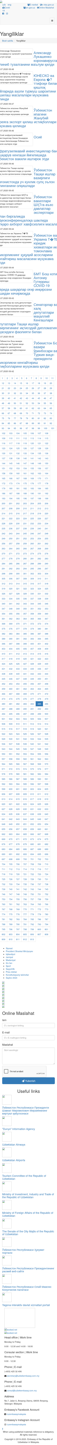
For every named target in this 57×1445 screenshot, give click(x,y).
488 (10, 708)
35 (33, 393)
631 (32, 809)
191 (39, 493)
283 (46, 558)
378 (25, 628)
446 (10, 678)
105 (25, 433)
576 (39, 768)
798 (25, 929)
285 (10, 563)
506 (39, 718)
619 (46, 799)
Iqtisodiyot (10, 954)
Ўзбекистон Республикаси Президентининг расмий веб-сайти (28, 1269)
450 (39, 678)
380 (39, 628)
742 (25, 889)
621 (10, 804)
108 (46, 433)
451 (46, 678)
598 (46, 783)
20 (51, 383)
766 (46, 904)
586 (10, 778)
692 (18, 854)
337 (32, 598)
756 (25, 899)
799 (32, 929)
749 (25, 894)
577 (46, 768)
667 (39, 834)
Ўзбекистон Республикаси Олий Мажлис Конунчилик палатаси (26, 1288)
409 (46, 648)
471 (39, 693)
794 (46, 924)
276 (46, 553)
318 (46, 583)
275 (39, 553)
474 (10, 698)
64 (45, 408)
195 (18, 498)
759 (46, 899)
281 (32, 558)
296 (39, 568)
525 (25, 733)
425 (10, 663)
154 (25, 468)
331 (39, 593)
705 (10, 864)
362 (10, 618)
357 (25, 613)
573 (18, 768)
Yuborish (29, 1081)
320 (10, 588)
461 (18, 688)
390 (10, 638)
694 (32, 854)
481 (10, 703)
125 (18, 448)
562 (39, 758)
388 (46, 633)
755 (18, 899)
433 (18, 668)
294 (25, 568)
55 (45, 403)
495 (10, 713)
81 (39, 418)
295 (32, 568)
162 (32, 473)
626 (46, 804)
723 (39, 874)
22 (9, 388)
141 (32, 458)
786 (39, 919)
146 (18, 463)
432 (10, 668)
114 (39, 438)
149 (39, 463)
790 (18, 924)
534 (39, 738)
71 (33, 413)
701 (32, 859)
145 (10, 463)
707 (25, 864)
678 (18, 844)
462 (25, 688)
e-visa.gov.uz (48, 4)
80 (33, 418)
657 (18, 829)
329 (25, 593)
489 (18, 708)
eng (9, 4)
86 (15, 423)
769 (18, 909)
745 (46, 889)
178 (46, 483)
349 (18, 608)
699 (18, 859)
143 (46, 458)
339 (46, 598)
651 (25, 824)
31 (9, 393)
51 (21, 403)
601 (18, 788)
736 (32, 884)
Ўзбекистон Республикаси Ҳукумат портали (23, 1251)
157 (46, 468)
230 (18, 523)
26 (33, 388)
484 (32, 703)
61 (27, 408)
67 (9, 413)
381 (46, 628)
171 (46, 478)
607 (10, 793)
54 (39, 403)
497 (25, 713)
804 (18, 934)
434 (25, 668)
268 (39, 548)
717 (46, 869)
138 (10, 458)
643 (18, 819)
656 (10, 829)
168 (25, 478)
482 (18, 703)
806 (32, 934)
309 (32, 578)
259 (25, 543)
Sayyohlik (10, 968)
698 (10, 859)
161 (25, 473)
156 (39, 468)
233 (39, 523)
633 (46, 809)
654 (46, 824)
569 (39, 763)
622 (18, 804)
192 (46, 493)
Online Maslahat (46, 7)
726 (10, 879)
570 (46, 763)
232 (32, 523)
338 (39, 598)
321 (18, 588)
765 (39, 904)
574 (25, 768)
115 (46, 438)
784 (25, 919)
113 (32, 438)
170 (39, 478)
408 (39, 648)
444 (46, 673)
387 (39, 633)
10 (46, 378)
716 (39, 869)
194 (10, 498)
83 (51, 418)
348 (10, 608)
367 (46, 618)
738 (46, 884)
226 (39, 518)
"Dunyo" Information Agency (18, 1129)
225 (32, 518)
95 (15, 428)
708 (32, 864)
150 (46, 463)
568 (32, 763)
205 (39, 503)
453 (10, 683)
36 (39, 393)
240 (39, 528)
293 (18, 568)
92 (51, 423)
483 (25, 703)
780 (46, 914)
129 (46, 448)
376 (10, 628)
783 (18, 919)
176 (32, 483)
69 (21, 413)
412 (18, 653)
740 (10, 889)
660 (39, 829)
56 (51, 403)
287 (25, 563)
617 (32, 799)
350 (25, 608)
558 (10, 758)
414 (32, 653)
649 (10, 824)
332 (46, 593)
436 (39, 668)
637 (25, 814)
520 (39, 728)
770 (25, 909)
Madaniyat (10, 960)
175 (25, 483)
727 (18, 879)
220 (46, 513)
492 (39, 708)
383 (10, 633)
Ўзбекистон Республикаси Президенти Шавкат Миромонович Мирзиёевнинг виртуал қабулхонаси (25, 1110)
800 (39, 929)
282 (39, 558)
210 (25, 508)
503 (18, 718)
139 (18, 458)
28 (45, 388)
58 (9, 408)
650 (18, 824)
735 (25, 884)
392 (25, 638)
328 (18, 593)
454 (18, 683)
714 (25, 869)
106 (32, 433)
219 (39, 513)
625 (39, 804)
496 (18, 713)
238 (25, 528)
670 (10, 839)
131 (10, 453)
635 (10, 814)
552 (18, 753)
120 (32, 443)
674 (39, 839)
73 (45, 413)
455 (25, 683)
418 (10, 658)
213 (46, 508)
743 (32, 889)
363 (18, 618)
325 (46, 588)
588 (25, 778)
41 (15, 398)
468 (18, 693)
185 (46, 488)
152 (10, 468)
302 (32, 573)
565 (10, 763)
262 (46, 543)
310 (39, 578)
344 (32, 603)
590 (39, 778)
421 (32, 658)
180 (10, 488)
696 (46, 854)
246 (32, 533)
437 (46, 668)
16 (27, 383)
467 (10, 693)
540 (32, 743)
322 (25, 588)
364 (25, 618)
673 (32, 839)
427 (25, 663)
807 (39, 934)
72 (39, 413)
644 (25, 819)
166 (10, 478)
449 (32, 678)
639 (39, 814)
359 (39, 613)
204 (32, 503)
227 (46, 518)
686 (25, 849)
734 (18, 884)
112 (25, 438)
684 (10, 849)
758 (39, 899)
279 (18, 558)
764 (32, 904)
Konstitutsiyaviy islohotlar (17, 974)
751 (39, 894)
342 (18, 603)
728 (25, 879)
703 (46, 859)
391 (18, 638)
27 (39, 388)
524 (18, 733)
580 (18, 773)
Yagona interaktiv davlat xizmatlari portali (26, 1305)
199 (46, 498)
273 (25, 553)
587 (18, 778)
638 (32, 814)
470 (32, 693)
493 (46, 708)
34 (27, 393)
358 (32, 613)
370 (18, 623)
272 (18, 553)
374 (46, 623)
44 (33, 398)
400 (32, 643)
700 (25, 859)
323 (32, 588)
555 (39, 753)
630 (25, 809)
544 (10, 748)
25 (27, 388)
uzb (4, 4)
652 (32, 824)
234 (46, 523)
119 (25, 443)
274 (32, 553)
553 (25, 753)
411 (10, 653)
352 (39, 608)
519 (32, 728)
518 (25, 728)
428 (32, 663)
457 (39, 683)
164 (46, 473)
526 (32, 733)
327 (10, 593)
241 (46, 528)
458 (46, 683)
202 (18, 503)
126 (25, 448)
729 (32, 879)
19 (45, 383)
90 (39, 423)
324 (39, 588)
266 (25, 548)
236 (10, 528)
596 (32, 783)
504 (25, 718)
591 (46, 778)
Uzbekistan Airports (13, 1160)
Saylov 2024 (11, 977)
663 (10, 834)
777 (25, 914)
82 (45, 418)
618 (39, 799)
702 (39, 859)
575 (32, 768)
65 (51, 408)
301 (25, 573)
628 (10, 809)
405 (18, 648)
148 (32, 463)
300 (18, 573)
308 (25, 578)
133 (25, 453)
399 (25, 643)
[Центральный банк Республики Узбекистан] (19, 1317)
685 (18, 849)
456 (32, 683)
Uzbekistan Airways (13, 1144)
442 (32, 673)
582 (32, 773)
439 (10, 673)
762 (18, 904)
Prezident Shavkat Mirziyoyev (19, 951)
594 (18, 783)
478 (39, 698)
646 (39, 819)
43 (27, 398)
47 (51, 398)
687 (32, 849)
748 (18, 894)
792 (32, 924)
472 (46, 693)
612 (46, 793)
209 (18, 508)
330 (32, 593)
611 (39, 793)
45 (39, 398)
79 (27, 418)
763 (25, 904)
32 (15, 393)
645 (32, 819)
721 (25, 874)
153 (18, 468)
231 (25, 523)
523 (10, 733)
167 (18, 478)
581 (25, 773)
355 (10, 613)
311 (46, 578)
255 (46, 538)
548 (39, 748)
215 (10, 513)
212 (39, 508)
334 (10, 598)
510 (18, 723)
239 (32, 528)
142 (39, 458)
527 (39, 733)
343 (25, 603)
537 (10, 743)
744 (39, 889)
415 (39, 653)
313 (10, 583)
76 (9, 418)
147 (25, 463)
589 (32, 778)
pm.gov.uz (30, 7)
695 (39, 854)
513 (39, 723)
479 (46, 698)
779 (39, 914)
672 (25, 839)
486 (46, 703)
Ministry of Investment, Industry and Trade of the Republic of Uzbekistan (28, 1195)
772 (39, 909)
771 (32, 909)
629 (18, 809)
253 (32, 538)
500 (46, 713)
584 (46, 773)
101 (52, 428)
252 (25, 538)
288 (32, 563)
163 (39, 473)
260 (32, 543)
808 (46, 934)
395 (46, 638)
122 (46, 443)
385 (25, 633)
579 (10, 773)
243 (10, 533)
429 (39, 663)
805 (25, 934)
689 (46, 849)
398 (18, 643)
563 (46, 758)
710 (46, 864)
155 (32, 468)
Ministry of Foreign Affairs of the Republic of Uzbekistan (27, 1214)
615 (18, 799)
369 (10, 623)
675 (46, 839)
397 (10, 643)
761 (10, 904)
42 (21, 398)
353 (46, 608)
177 (39, 483)
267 (32, 548)
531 (18, 738)
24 (21, 388)
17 (33, 383)
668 (46, 834)
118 (18, 443)
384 (18, 633)
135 (39, 453)
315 (25, 583)
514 (46, 723)
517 (18, 728)
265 (18, 548)
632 (39, 809)
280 (25, 558)
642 (10, 819)
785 (32, 919)
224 (25, 518)
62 (33, 408)
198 (39, 498)
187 (10, 493)
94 (9, 428)
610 (32, 793)
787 (46, 919)
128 (39, 448)
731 (46, 879)
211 (32, 508)
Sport (8, 965)
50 (15, 403)
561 (32, 758)
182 (25, 488)
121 (39, 443)
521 (46, 728)
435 (32, 668)
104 (18, 433)
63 (39, 408)
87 (21, 423)
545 (18, 748)
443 (39, 673)
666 (32, 834)
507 (46, 718)
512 (32, 723)
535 (46, 738)
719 (10, 874)
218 (32, 513)
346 (46, 603)
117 (10, 443)
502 (10, 718)
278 (10, 558)
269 (46, 548)
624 (32, 804)
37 (45, 393)
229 (10, 523)
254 (39, 538)
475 (18, 698)
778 (32, 914)
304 (46, 573)
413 (25, 653)
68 (15, 413)
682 (46, 844)
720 (18, 874)
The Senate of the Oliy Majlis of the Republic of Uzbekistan (28, 1232)
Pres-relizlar (11, 971)
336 (25, 598)
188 (18, 493)
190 (32, 493)
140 (25, 458)
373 (39, 623)
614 (10, 799)
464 (39, 688)
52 (27, 403)
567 (25, 763)
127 (32, 448)
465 (46, 688)
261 (39, 543)
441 (25, 673)
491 (32, 708)
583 (39, 773)
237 (18, 528)
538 (18, 743)
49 (9, 403)
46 (45, 398)
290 (46, 563)
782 (10, 919)
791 (25, 924)
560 (25, 758)
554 (32, 753)
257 (10, 543)
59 (15, 408)
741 (18, 889)
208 (10, 508)
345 (39, 603)
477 (32, 698)
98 (33, 428)
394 (39, 638)
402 (46, 643)
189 (25, 493)
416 (46, 653)
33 (21, 393)
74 (51, 413)
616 (25, 799)
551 (10, 753)
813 (32, 939)
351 (32, 608)
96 (21, 428)
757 (32, 899)
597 (39, 783)
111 (18, 438)
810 (10, 939)
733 (10, 884)
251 (18, 538)
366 (39, 618)
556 (46, 753)
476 (25, 698)
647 (46, 819)
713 (18, 869)
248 (46, 533)
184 (39, 488)
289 (39, 563)
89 (33, 423)
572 (10, 768)
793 (39, 924)
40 (9, 398)
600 (10, 788)
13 (9, 383)
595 (25, 783)
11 (52, 378)
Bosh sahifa (7, 40)
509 (10, 723)
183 (32, 488)
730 (39, 879)
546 (25, 748)
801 (46, 929)
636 (18, 814)
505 (32, 718)
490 (25, 708)
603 (32, 788)
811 (18, 939)
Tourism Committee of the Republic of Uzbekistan (24, 1177)
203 (25, 503)
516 (10, 728)
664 (18, 834)
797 (18, 929)
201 (10, 503)
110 (10, 438)
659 (32, 829)
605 (46, 788)
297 (46, 568)
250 (10, 538)
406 (25, 648)
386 (32, 633)
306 (10, 578)
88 (27, 423)
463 (32, 688)
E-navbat (34, 4)
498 (32, 713)
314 (18, 583)
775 (10, 914)
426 (18, 663)
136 (46, 453)
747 (10, 894)
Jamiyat (9, 957)
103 (10, 433)
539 (25, 743)
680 (32, 844)
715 (32, 869)
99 (39, 428)
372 (32, 623)
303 (39, 573)
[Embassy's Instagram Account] (7, 13)
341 (10, 603)
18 (39, 383)
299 (10, 573)
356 (18, 613)
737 (39, 884)
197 (32, 498)
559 (18, 758)
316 (32, 583)
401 (39, 643)
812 (25, 939)
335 (18, 598)
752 (46, 894)
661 (46, 829)
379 (32, 628)
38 (51, 393)
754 (10, 899)
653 (39, 824)
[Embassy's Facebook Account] (3, 13)
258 (18, 543)
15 (21, 383)
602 (25, 788)
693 (25, 854)
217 (25, 513)
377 (18, 628)
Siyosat (9, 948)
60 (21, 408)
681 (39, 844)
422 (39, 658)
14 (15, 383)
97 (27, 428)
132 (18, 453)
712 (10, 869)
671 (18, 839)
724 (46, 874)
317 (39, 583)
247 (39, 533)
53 (33, 403)
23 (15, 388)
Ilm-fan (9, 963)
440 (18, 673)
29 (51, 388)
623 (25, 804)
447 (18, 678)
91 (45, 423)
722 (32, 874)
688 (39, 849)
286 (18, 563)
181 (18, 488)
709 (39, 864)
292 (10, 568)
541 (39, 743)
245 (25, 533)
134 (32, 453)
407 (32, 648)
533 (32, 738)
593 (10, 783)
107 (39, 433)
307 (18, 578)
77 (15, 418)
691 (10, 854)
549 (46, 748)
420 (25, 658)
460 (10, 688)
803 (10, 934)
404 (10, 648)
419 (18, 658)
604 (39, 788)
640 (46, 814)
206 (46, 503)
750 (32, 894)
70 (27, 413)
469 (25, 693)
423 (46, 658)
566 (18, 763)
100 (45, 428)
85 (9, 423)
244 (18, 533)
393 (32, 638)
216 (18, 513)
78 (21, 418)
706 (18, 864)
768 (10, 909)
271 (10, 553)
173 (10, 483)
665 (25, 834)
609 (25, 793)
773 (46, 909)
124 (10, 448)
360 (46, 613)
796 (10, 929)
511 (25, 723)
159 (10, 473)
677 (10, 844)
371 (25, 623)
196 (25, 498)
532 (25, 738)
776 (18, 914)
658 (25, 829)
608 (18, 793)
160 (18, 473)
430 (46, 663)
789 (10, 924)
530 (10, 738)
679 (25, 844)
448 (25, 678)
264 (10, 548)
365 (32, 618)
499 (39, 713)
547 (32, 748)
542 (46, 743)
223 (18, 518)
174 (18, 483)
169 (32, 478)
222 (10, 518)
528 (46, 733)
